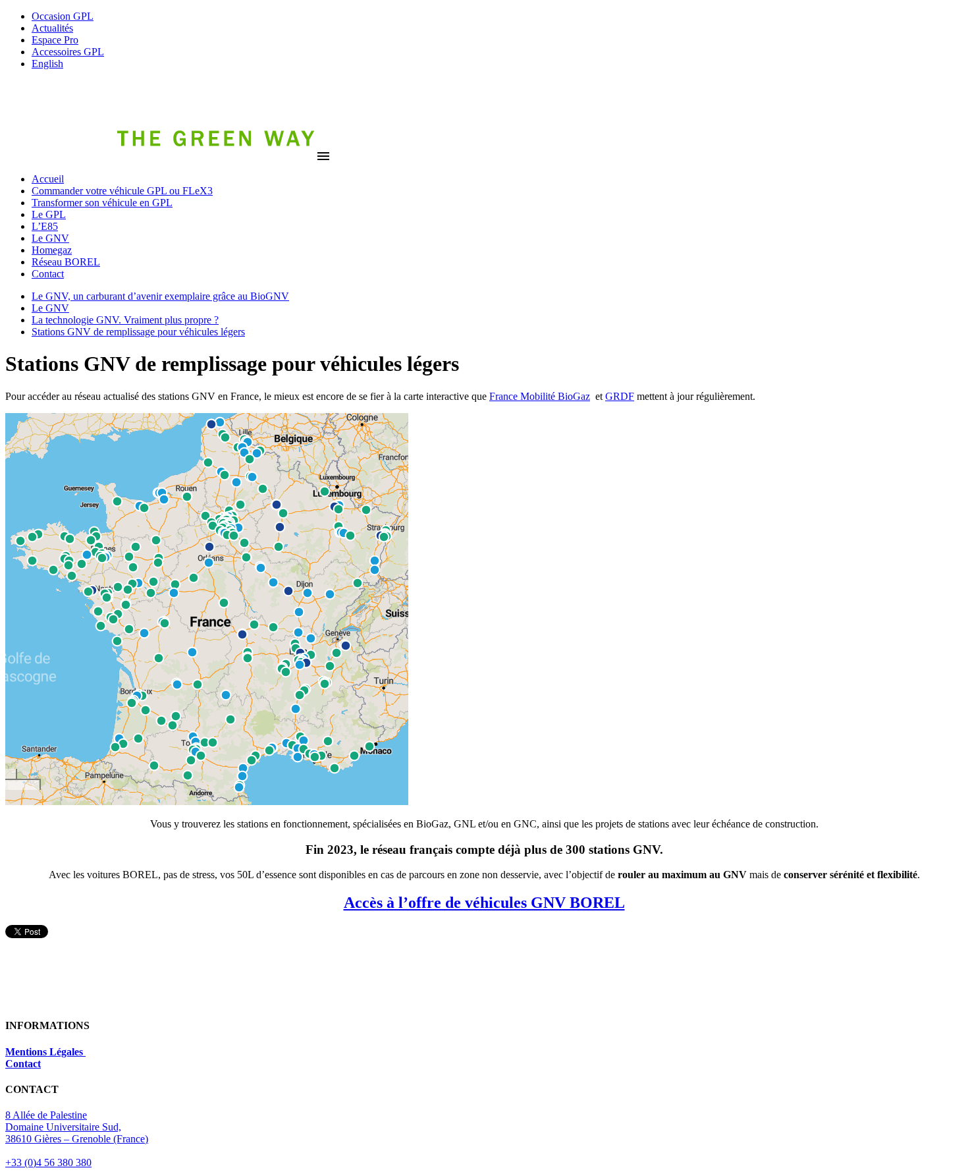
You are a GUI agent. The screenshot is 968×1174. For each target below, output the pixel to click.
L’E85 (45, 226)
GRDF (619, 396)
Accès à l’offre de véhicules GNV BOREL (484, 902)
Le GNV (50, 238)
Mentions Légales (45, 1051)
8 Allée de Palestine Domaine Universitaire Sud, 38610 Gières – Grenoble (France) (76, 1126)
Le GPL (49, 214)
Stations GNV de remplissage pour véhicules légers (138, 331)
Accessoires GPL (68, 51)
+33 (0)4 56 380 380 (48, 1162)
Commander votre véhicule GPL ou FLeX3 (122, 190)
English (47, 63)
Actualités (52, 28)
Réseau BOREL (66, 261)
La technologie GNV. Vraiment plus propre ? (125, 319)
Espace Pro (55, 39)
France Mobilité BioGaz (539, 396)
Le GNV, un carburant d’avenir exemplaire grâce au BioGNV (160, 296)
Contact (48, 273)
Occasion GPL (63, 16)
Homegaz (52, 250)
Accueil (48, 178)
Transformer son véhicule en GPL (102, 202)
